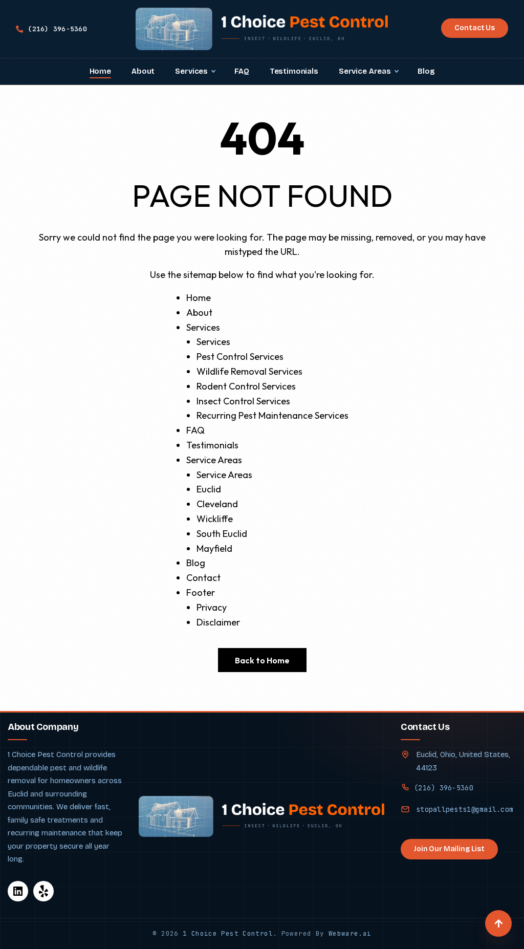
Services (203, 327)
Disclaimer (218, 622)
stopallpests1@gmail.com (464, 809)
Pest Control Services (239, 356)
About (199, 312)
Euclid (208, 489)
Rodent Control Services (246, 386)
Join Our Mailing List (449, 849)
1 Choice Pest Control (228, 933)
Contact (203, 578)
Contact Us (474, 28)
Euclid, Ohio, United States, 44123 (463, 761)
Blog (195, 563)
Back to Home (262, 660)
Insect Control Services (243, 401)
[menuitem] (100, 71)
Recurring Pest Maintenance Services (272, 415)
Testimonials (212, 445)
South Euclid (221, 534)
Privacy (211, 607)
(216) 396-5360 (443, 787)
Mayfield (214, 548)
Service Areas (214, 460)
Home (198, 298)
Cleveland (217, 504)
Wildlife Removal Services (249, 371)
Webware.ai (350, 933)
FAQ (195, 430)
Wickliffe (214, 519)
